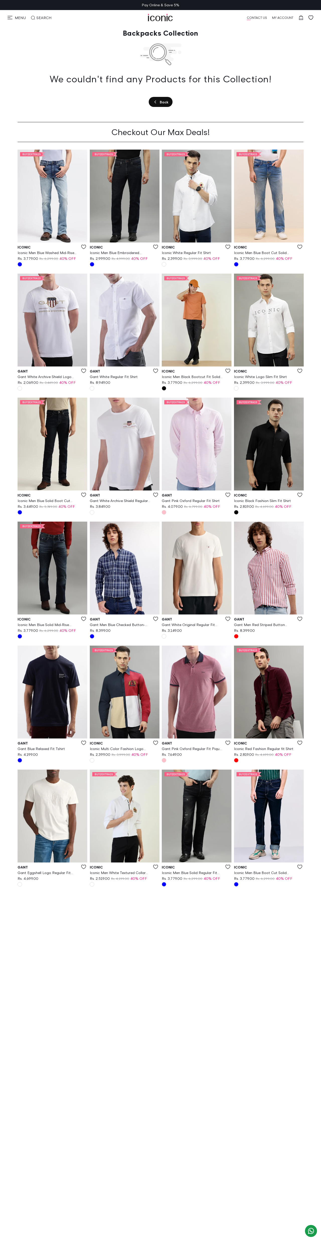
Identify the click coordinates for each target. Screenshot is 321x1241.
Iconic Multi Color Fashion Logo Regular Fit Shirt (116, 749)
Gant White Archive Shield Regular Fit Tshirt (119, 501)
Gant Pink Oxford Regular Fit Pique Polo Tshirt (191, 749)
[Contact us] (311, 1231)
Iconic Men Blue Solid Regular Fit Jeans (189, 873)
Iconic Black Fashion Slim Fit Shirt (262, 501)
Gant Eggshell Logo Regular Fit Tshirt (44, 873)
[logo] (160, 18)
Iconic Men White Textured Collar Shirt (118, 873)
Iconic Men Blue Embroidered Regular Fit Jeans (114, 253)
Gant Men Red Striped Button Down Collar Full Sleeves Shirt (259, 625)
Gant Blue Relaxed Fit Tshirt (41, 749)
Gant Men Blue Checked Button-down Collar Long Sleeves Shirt (117, 625)
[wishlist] (310, 17)
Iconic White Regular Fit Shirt (186, 253)
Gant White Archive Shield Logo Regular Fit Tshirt (44, 377)
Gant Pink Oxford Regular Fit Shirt (191, 501)
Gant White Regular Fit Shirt (114, 377)
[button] (17, 17)
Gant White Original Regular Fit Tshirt (188, 625)
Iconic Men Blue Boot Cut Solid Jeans (260, 253)
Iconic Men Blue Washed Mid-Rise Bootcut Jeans (46, 253)
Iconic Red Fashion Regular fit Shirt (263, 749)
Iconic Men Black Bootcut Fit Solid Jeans (191, 377)
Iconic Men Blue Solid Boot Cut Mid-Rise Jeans (44, 501)
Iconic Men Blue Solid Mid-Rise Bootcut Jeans (43, 625)
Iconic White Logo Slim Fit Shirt (260, 377)
